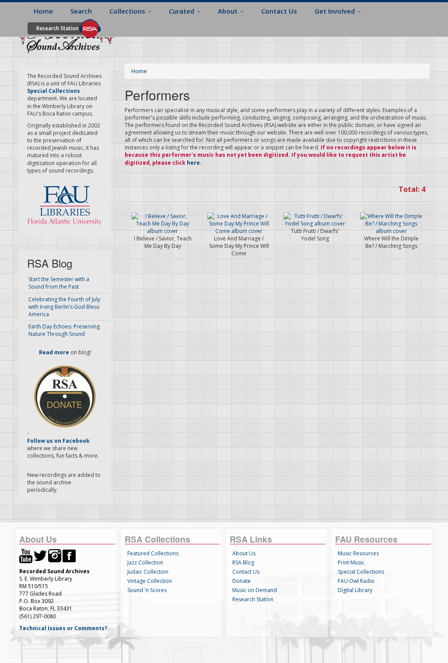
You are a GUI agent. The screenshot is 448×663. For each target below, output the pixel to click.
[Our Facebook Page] (69, 555)
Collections (128, 11)
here (193, 162)
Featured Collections (152, 553)
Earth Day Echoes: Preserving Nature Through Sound (64, 330)
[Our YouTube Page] (25, 555)
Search (81, 11)
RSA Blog (243, 562)
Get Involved (336, 11)
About (228, 11)
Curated (182, 11)
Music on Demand (254, 590)
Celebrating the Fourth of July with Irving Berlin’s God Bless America (64, 307)
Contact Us (279, 11)
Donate (241, 581)
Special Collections (361, 571)
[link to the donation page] (65, 396)
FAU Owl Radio (356, 581)
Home (43, 11)
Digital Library (355, 590)
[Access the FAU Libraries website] (66, 202)
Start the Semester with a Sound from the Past (58, 282)
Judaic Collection (147, 571)
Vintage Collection (149, 581)
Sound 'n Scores (147, 590)
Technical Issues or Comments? (63, 628)
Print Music (351, 562)
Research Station (57, 28)
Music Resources (358, 553)
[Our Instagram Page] (54, 555)
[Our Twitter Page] (40, 555)
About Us (244, 553)
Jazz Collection (145, 562)
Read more (54, 352)
